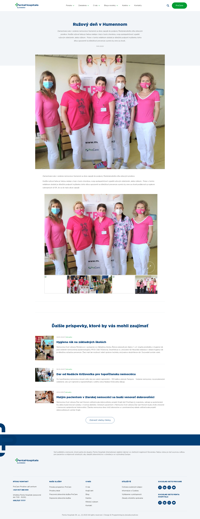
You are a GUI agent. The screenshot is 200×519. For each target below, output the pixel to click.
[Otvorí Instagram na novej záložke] (169, 487)
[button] (70, 5)
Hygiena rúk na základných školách (81, 342)
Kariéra (88, 498)
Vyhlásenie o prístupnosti (132, 494)
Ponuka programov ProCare (60, 487)
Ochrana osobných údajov (132, 487)
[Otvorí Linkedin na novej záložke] (164, 487)
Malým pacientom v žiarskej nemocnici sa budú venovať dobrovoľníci (105, 397)
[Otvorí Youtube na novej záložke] (174, 487)
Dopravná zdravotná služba (60, 498)
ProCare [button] (179, 5)
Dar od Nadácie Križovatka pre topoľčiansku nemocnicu (96, 374)
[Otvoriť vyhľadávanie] (168, 5)
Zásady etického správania (132, 498)
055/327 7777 (19, 500)
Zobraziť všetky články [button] (100, 420)
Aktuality (69, 337)
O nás (88, 487)
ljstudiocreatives (131, 515)
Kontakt (89, 505)
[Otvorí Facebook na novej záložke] (160, 487)
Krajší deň (89, 491)
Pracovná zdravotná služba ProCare (63, 494)
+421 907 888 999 (20, 490)
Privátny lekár (54, 491)
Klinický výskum (92, 502)
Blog (87, 494)
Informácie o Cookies (130, 491)
